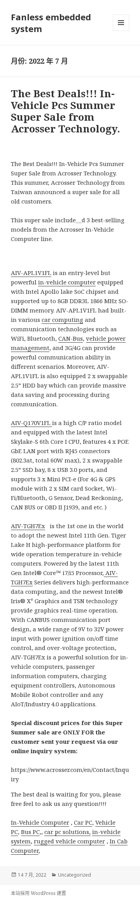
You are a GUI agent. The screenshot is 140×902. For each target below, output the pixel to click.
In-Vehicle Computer (40, 822)
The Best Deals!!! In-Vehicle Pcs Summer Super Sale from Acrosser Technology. (65, 111)
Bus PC (30, 832)
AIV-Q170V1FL (31, 423)
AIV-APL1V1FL (31, 273)
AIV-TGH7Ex (28, 526)
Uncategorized (74, 875)
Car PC (83, 822)
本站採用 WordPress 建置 (38, 893)
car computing (62, 319)
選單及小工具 (121, 22)
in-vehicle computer (67, 282)
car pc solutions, (67, 832)
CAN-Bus (70, 338)
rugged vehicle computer (69, 841)
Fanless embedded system (51, 22)
